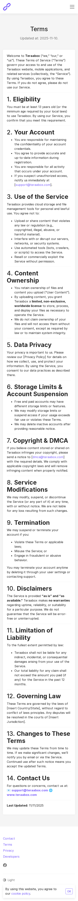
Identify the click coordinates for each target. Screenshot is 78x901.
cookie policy (20, 893)
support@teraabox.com (33, 185)
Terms (7, 844)
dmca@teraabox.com (48, 457)
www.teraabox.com (22, 795)
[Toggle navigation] (72, 7)
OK (69, 891)
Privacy (8, 850)
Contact (9, 838)
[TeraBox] (7, 7)
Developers (11, 856)
